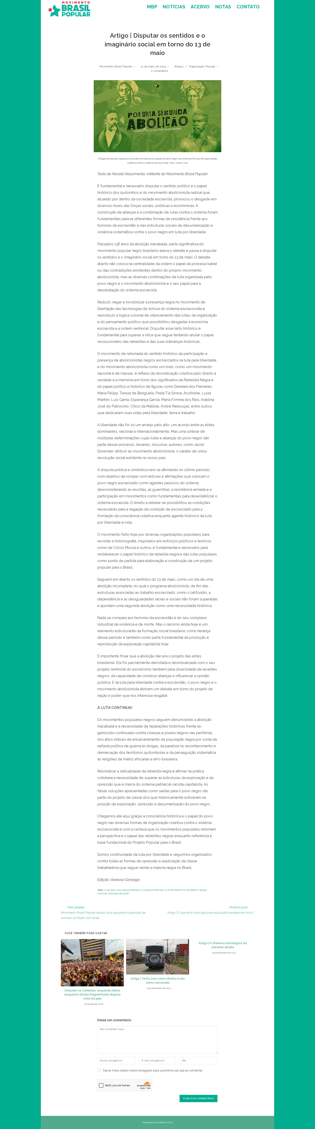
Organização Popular (202, 66)
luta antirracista (174, 890)
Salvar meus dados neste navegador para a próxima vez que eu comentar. (153, 1070)
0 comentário (159, 70)
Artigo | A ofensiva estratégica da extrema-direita (223, 945)
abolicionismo (131, 890)
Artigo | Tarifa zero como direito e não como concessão (158, 980)
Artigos (179, 66)
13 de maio (110, 890)
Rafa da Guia (166, 1122)
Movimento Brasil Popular (116, 66)
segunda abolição (118, 893)
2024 (119, 890)
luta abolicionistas (151, 890)
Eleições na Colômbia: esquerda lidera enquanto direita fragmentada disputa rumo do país (92, 994)
